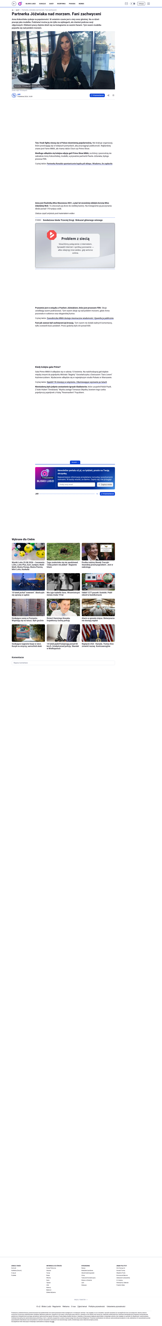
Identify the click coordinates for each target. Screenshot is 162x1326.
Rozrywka (61, 4)
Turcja (48, 1273)
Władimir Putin (120, 1273)
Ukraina (48, 1270)
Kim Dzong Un (120, 1268)
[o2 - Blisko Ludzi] (22, 4)
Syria (47, 1280)
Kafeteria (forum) (16, 1270)
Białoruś (48, 1290)
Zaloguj (141, 4)
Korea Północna (51, 1268)
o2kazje (42, 4)
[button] (132, 3)
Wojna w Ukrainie (86, 1280)
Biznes (81, 4)
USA (47, 1285)
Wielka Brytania (51, 1292)
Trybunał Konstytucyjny (88, 1278)
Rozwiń (74, 462)
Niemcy (48, 1287)
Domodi (13, 1268)
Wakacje (84, 1285)
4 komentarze (98, 95)
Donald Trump (120, 1270)
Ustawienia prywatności (115, 1306)
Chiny (83, 1275)
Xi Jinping (119, 1280)
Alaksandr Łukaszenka (123, 1278)
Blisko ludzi (31, 4)
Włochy (48, 1278)
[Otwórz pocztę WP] (126, 3)
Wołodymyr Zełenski (122, 1282)
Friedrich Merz (120, 1285)
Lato (82, 1282)
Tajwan (48, 1282)
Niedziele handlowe (87, 1270)
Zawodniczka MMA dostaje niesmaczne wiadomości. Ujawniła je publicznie (80, 318)
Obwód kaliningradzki (87, 1273)
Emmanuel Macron (122, 1275)
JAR (18, 94)
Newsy (83, 1268)
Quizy (51, 4)
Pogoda (72, 4)
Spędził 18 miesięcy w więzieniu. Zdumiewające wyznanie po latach (77, 382)
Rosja (48, 1275)
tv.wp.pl (13, 1273)
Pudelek (13, 1275)
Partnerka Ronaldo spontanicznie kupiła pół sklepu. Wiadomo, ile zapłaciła (79, 163)
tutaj (52, 1321)
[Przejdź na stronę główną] (14, 5)
